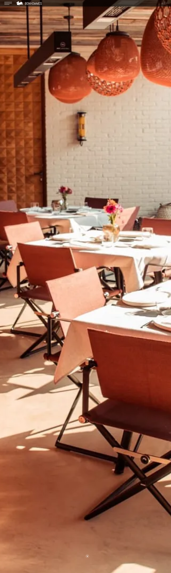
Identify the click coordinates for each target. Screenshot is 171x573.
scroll (87, 557)
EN (167, 3)
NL (162, 3)
